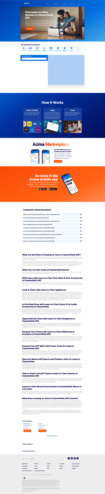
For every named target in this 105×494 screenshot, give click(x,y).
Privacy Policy (31, 474)
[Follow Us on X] (74, 459)
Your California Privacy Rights (39, 474)
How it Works (64, 3)
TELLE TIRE (40, 423)
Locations (23, 458)
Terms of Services (25, 474)
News (36, 466)
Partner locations (75, 466)
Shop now (30, 28)
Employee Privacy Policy (49, 474)
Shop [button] (47, 3)
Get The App (72, 3)
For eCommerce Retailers (40, 470)
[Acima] (24, 478)
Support (36, 468)
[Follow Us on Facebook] (68, 459)
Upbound (74, 468)
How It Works (24, 463)
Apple (43, 189)
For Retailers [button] (55, 3)
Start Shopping (58, 161)
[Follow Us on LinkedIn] (71, 459)
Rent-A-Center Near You (27, 470)
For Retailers (24, 468)
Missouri (27, 458)
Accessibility (62, 463)
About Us (36, 463)
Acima (26, 3)
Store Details (27, 430)
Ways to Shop (25, 466)
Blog (48, 468)
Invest (48, 466)
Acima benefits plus (76, 463)
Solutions (61, 466)
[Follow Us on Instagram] (77, 459)
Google (53, 189)
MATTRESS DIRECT (26, 423)
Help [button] (79, 3)
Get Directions (25, 426)
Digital (61, 468)
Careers (48, 463)
